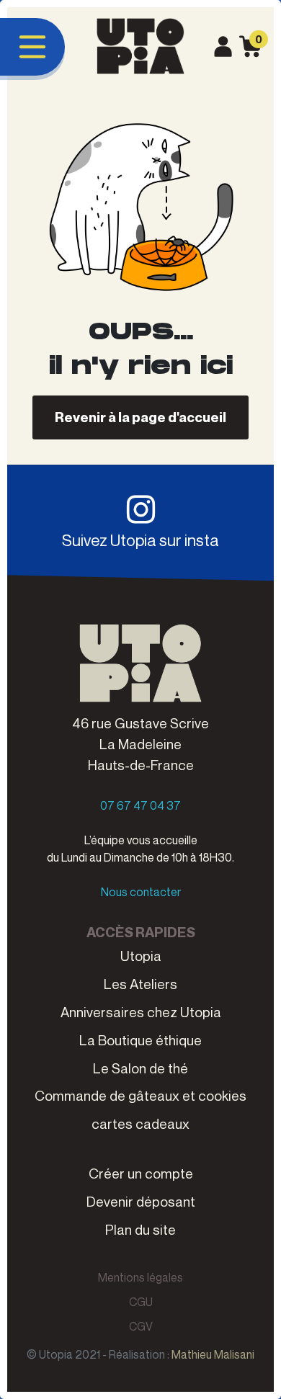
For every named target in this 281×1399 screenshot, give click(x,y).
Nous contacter (141, 892)
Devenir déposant (140, 1201)
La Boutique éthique (140, 1040)
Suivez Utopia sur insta (140, 540)
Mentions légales (140, 1277)
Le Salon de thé (140, 1068)
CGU (141, 1302)
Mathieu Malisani (212, 1354)
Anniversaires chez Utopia (141, 1012)
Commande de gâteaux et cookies (140, 1095)
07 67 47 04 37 (140, 805)
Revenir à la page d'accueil (140, 416)
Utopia (140, 955)
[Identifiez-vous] (223, 43)
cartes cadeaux (140, 1123)
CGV (141, 1326)
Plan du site (140, 1229)
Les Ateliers (140, 983)
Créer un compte (141, 1173)
